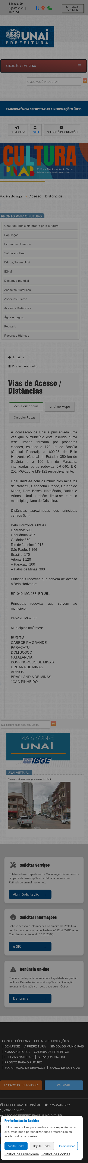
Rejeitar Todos (42, 1146)
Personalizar (67, 1146)
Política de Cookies (55, 1154)
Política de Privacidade (21, 1154)
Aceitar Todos (16, 1146)
